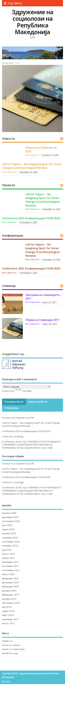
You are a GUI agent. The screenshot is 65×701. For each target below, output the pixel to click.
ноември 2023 (10, 545)
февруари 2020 (10, 586)
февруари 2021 (10, 578)
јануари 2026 (9, 512)
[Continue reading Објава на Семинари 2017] (32, 98)
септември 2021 (11, 570)
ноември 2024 (10, 537)
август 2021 (8, 574)
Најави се (7, 640)
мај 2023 (7, 549)
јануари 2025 (9, 533)
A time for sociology (13, 436)
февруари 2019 (10, 594)
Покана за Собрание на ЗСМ (18, 417)
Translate (27, 390)
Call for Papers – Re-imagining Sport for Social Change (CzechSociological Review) (32, 166)
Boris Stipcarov (32, 155)
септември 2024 (11, 541)
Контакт (6, 681)
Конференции (12, 235)
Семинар (9, 286)
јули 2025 (7, 525)
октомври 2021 (10, 566)
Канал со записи (11, 645)
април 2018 (8, 611)
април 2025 (8, 529)
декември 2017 (10, 619)
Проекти (8, 185)
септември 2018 (11, 602)
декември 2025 (10, 517)
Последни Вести (14, 401)
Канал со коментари (13, 649)
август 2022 (8, 553)
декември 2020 (10, 582)
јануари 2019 (9, 598)
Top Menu (15, 3)
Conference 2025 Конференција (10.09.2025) (31, 218)
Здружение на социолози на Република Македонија (32, 22)
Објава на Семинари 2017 (42, 320)
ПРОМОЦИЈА (11, 408)
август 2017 (8, 623)
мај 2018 (7, 606)
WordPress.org (10, 653)
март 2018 (8, 615)
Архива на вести (37, 401)
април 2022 (8, 557)
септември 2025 (11, 521)
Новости (8, 138)
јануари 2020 (9, 590)
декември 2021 (10, 562)
